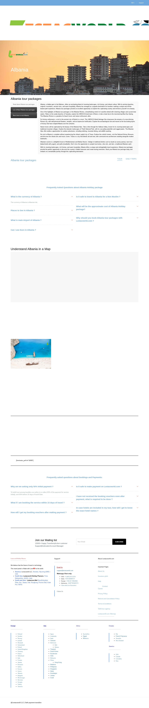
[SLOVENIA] (118, 386)
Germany (20, 651)
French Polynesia (121, 636)
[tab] (24, 104)
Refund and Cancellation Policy (108, 599)
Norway (20, 638)
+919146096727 (70, 579)
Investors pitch (103, 576)
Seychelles (86, 634)
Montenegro (21, 678)
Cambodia (53, 636)
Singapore (53, 669)
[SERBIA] (74, 386)
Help (99, 581)
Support (141, 3)
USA (117, 654)
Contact (105, 586)
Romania (20, 664)
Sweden (20, 636)
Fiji (117, 634)
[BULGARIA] (74, 321)
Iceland (20, 640)
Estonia (20, 669)
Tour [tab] (119, 159)
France (19, 653)
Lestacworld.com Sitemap (107, 614)
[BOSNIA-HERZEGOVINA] (31, 321)
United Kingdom (22, 649)
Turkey (20, 684)
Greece (20, 671)
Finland (20, 634)
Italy (19, 658)
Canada (118, 656)
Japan (52, 634)
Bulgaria (20, 675)
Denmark (20, 643)
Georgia (20, 682)
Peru (117, 661)
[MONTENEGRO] (118, 353)
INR (132, 3)
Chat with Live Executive (68, 585)
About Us (101, 571)
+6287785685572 (73, 583)
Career (100, 588)
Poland (20, 647)
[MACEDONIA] (74, 353)
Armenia (20, 686)
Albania (20, 673)
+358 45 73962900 (72, 581)
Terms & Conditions (104, 604)
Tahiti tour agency (104, 609)
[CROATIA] (118, 321)
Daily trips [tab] (131, 159)
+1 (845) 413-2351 (70, 576)
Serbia (19, 667)
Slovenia (20, 680)
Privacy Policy (102, 593)
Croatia (20, 660)
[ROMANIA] (31, 386)
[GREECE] (31, 353)
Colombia (119, 659)
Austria (20, 662)
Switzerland (21, 645)
